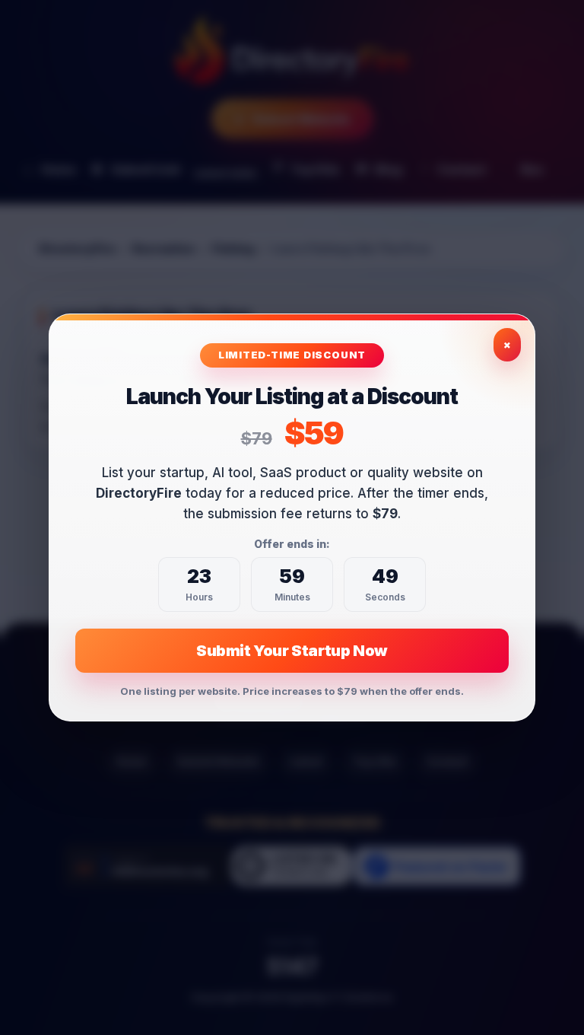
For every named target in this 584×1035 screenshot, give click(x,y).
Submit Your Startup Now (292, 651)
